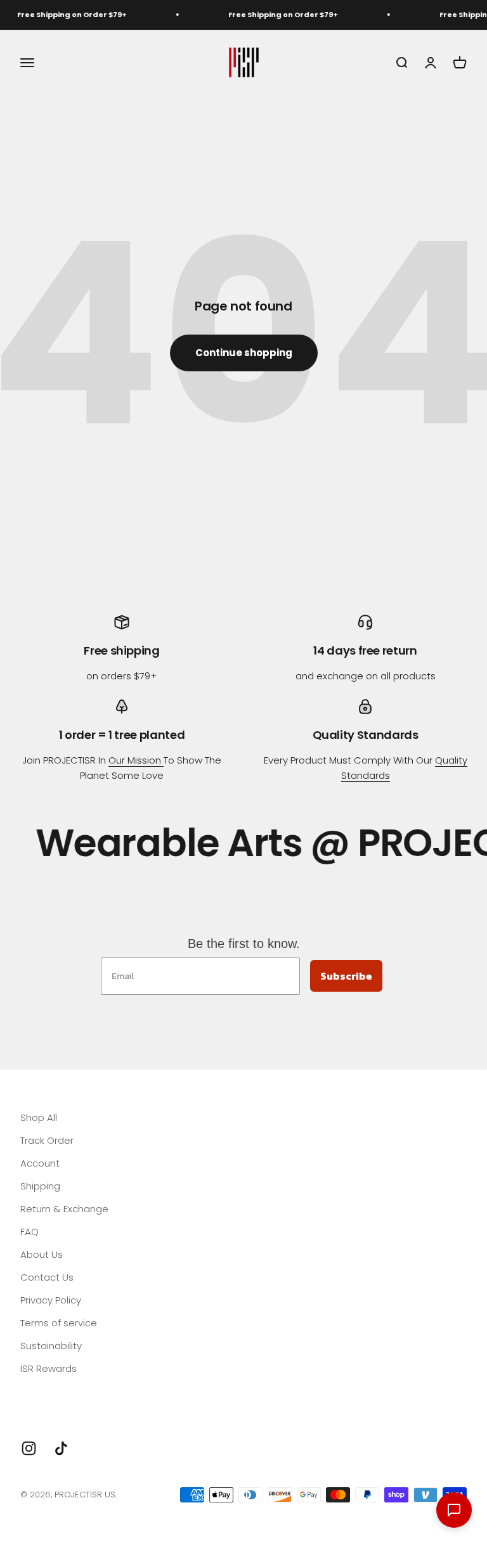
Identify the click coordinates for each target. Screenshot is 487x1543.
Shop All (38, 1117)
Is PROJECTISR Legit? (66, 1391)
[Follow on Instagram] (28, 1448)
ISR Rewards (48, 1368)
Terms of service (58, 1322)
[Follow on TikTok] (61, 1448)
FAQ (29, 1231)
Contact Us (47, 1277)
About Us (41, 1254)
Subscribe (346, 975)
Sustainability (51, 1345)
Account (40, 1163)
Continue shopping (243, 352)
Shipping (40, 1186)
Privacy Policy (50, 1300)
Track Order (47, 1140)
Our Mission (136, 760)
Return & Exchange (64, 1208)
